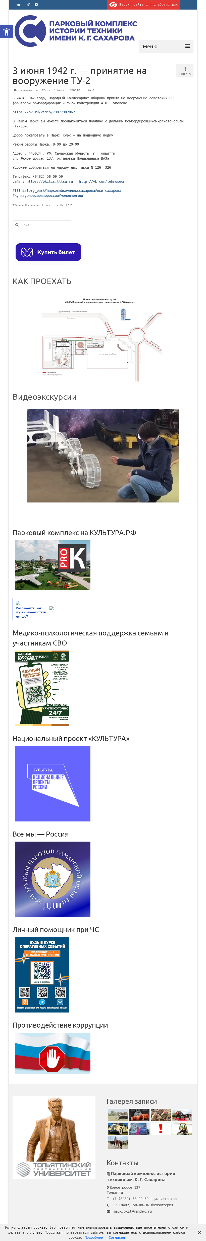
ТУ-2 (69, 205)
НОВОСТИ (74, 90)
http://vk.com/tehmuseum (102, 181)
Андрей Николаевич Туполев (33, 205)
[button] (6, 31)
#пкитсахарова (108, 191)
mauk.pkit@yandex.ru (132, 1211)
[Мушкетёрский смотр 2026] (117, 1142)
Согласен (117, 1237)
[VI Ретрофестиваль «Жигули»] (117, 1129)
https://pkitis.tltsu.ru (50, 181)
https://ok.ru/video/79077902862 (44, 112)
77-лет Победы (52, 90)
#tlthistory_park (29, 191)
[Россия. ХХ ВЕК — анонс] (160, 1115)
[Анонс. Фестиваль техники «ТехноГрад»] (181, 1129)
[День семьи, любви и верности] (138, 1129)
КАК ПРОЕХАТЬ (42, 281)
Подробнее (94, 1237)
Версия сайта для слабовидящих (147, 5)
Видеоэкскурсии (45, 396)
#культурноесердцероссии (36, 196)
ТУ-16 (59, 205)
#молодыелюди (71, 196)
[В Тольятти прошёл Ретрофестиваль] (181, 1115)
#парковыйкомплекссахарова (70, 191)
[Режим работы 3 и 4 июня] (160, 1129)
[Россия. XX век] (117, 1115)
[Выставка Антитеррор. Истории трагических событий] (138, 1115)
